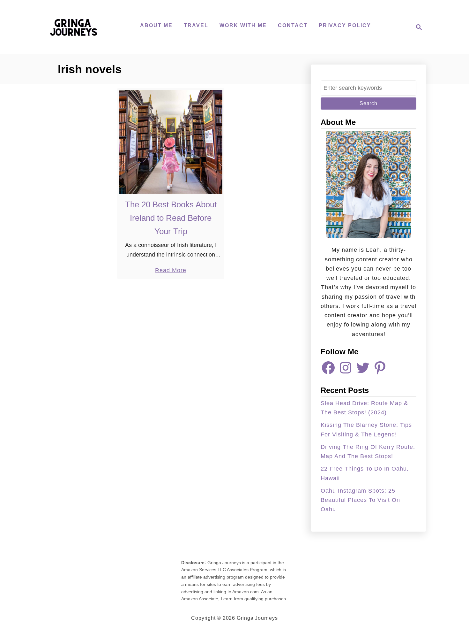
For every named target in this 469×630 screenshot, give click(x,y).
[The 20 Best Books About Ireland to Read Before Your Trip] (171, 142)
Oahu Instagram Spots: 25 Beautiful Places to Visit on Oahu (360, 500)
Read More (170, 271)
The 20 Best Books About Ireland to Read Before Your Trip (171, 218)
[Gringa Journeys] (73, 27)
